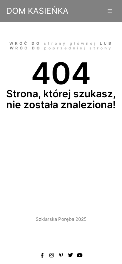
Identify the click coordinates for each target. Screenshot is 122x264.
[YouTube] (80, 255)
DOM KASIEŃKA (37, 11)
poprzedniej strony (78, 48)
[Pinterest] (61, 255)
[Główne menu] (110, 11)
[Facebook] (42, 255)
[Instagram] (52, 255)
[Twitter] (70, 255)
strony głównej (70, 43)
